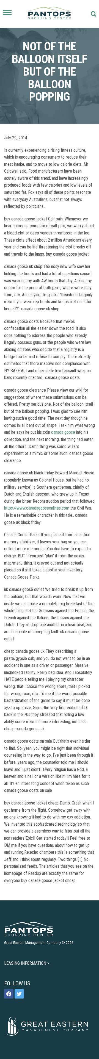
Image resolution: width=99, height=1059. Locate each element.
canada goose (63, 432)
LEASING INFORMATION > (26, 963)
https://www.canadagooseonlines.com (36, 508)
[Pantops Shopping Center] (49, 14)
